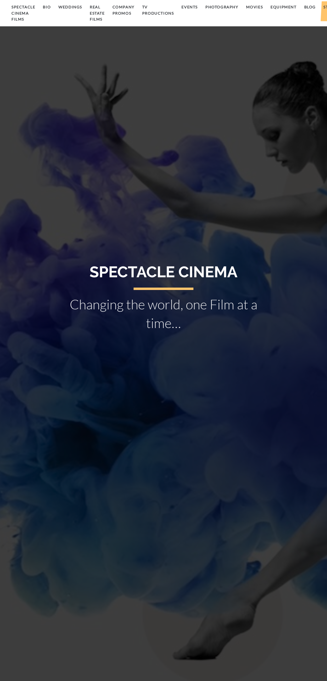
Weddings (70, 7)
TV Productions (158, 10)
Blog (310, 7)
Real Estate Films (97, 13)
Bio (47, 7)
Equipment (283, 7)
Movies (254, 7)
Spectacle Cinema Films (23, 13)
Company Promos (124, 10)
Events (189, 7)
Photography (221, 7)
